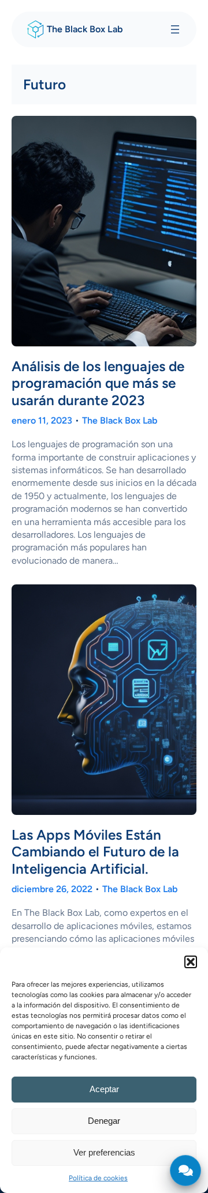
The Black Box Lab (85, 29)
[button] (190, 962)
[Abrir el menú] (175, 29)
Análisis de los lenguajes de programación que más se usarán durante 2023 (98, 383)
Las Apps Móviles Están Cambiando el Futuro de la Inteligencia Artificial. (95, 851)
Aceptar (104, 1089)
